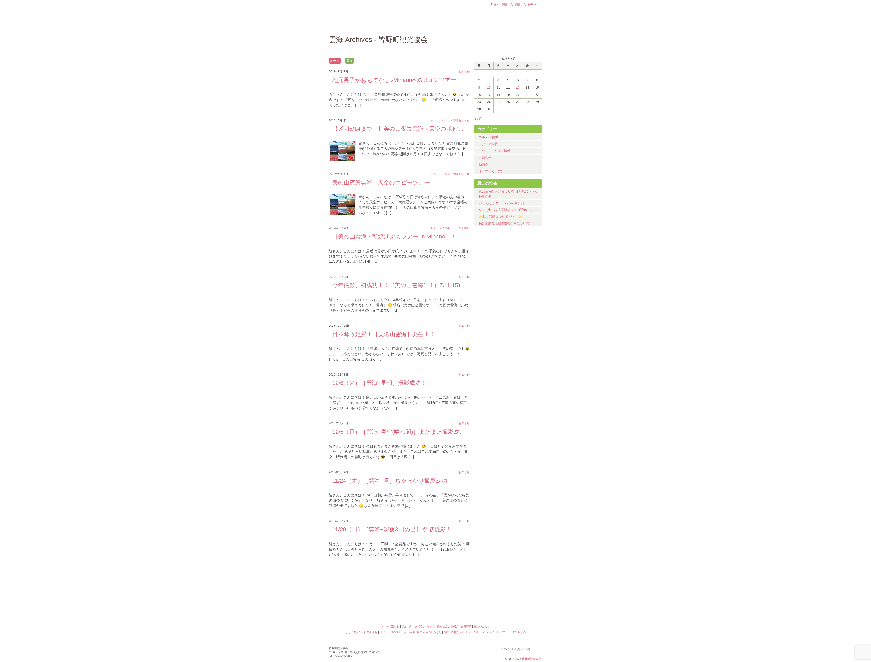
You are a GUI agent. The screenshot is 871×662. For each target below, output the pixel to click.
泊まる (524, 26)
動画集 (483, 164)
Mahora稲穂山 (489, 137)
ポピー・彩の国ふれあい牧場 (355, 607)
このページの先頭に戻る (537, 648)
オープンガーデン (491, 171)
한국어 (532, 4)
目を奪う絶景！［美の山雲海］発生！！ (383, 334)
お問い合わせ (482, 626)
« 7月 (478, 118)
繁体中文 (507, 4)
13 (518, 87)
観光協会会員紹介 (448, 626)
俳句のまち (408, 587)
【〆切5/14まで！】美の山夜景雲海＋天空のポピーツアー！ (399, 128)
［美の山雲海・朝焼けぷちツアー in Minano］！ (394, 236)
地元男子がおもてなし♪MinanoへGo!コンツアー (394, 80)
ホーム (344, 26)
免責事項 (466, 626)
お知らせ (485, 157)
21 (527, 94)
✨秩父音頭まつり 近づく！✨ (501, 216)
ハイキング (462, 607)
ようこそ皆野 (355, 587)
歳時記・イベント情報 (515, 587)
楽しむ (378, 26)
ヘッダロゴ (359, 10)
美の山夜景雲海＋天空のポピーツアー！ (384, 182)
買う (487, 26)
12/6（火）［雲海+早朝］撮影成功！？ (382, 383)
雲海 (349, 61)
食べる (451, 26)
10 (489, 87)
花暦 (462, 587)
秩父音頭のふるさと (408, 607)
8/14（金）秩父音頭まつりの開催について (509, 210)
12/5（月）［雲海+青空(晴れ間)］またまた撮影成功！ (399, 431)
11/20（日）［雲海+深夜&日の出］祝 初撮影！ (392, 529)
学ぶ (414, 26)
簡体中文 (520, 4)
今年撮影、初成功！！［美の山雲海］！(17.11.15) (396, 285)
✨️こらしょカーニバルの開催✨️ (502, 203)
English (495, 4)
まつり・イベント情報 (494, 151)
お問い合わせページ (516, 13)
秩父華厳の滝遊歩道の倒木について (504, 223)
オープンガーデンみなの (515, 607)
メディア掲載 (488, 144)
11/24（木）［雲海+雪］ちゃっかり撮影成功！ (392, 480)
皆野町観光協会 (531, 658)
